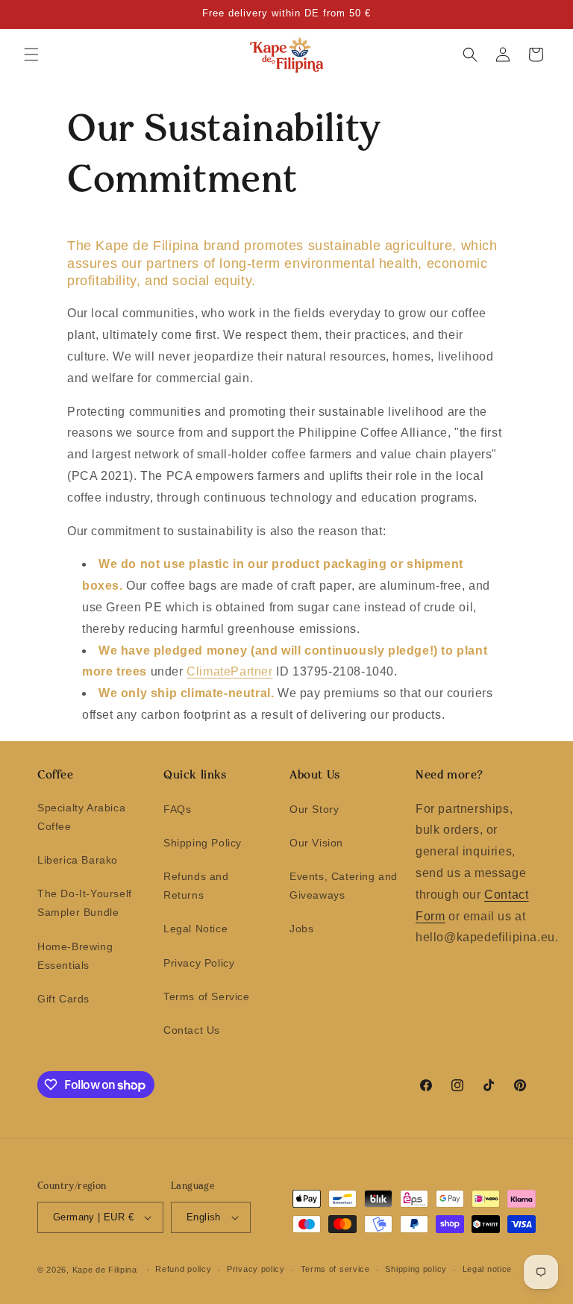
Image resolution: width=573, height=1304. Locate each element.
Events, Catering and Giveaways (343, 885)
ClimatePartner (229, 671)
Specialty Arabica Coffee (81, 817)
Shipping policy (416, 1268)
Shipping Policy (202, 843)
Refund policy (183, 1268)
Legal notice (487, 1268)
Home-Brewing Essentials (75, 955)
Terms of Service (206, 996)
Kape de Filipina (104, 1269)
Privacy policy (256, 1268)
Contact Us (191, 1030)
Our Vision (316, 843)
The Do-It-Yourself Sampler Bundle (84, 902)
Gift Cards (63, 999)
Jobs (301, 929)
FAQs (177, 809)
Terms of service (335, 1268)
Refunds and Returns (196, 885)
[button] (31, 54)
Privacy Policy (198, 963)
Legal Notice (195, 929)
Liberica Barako (77, 860)
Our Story (314, 809)
